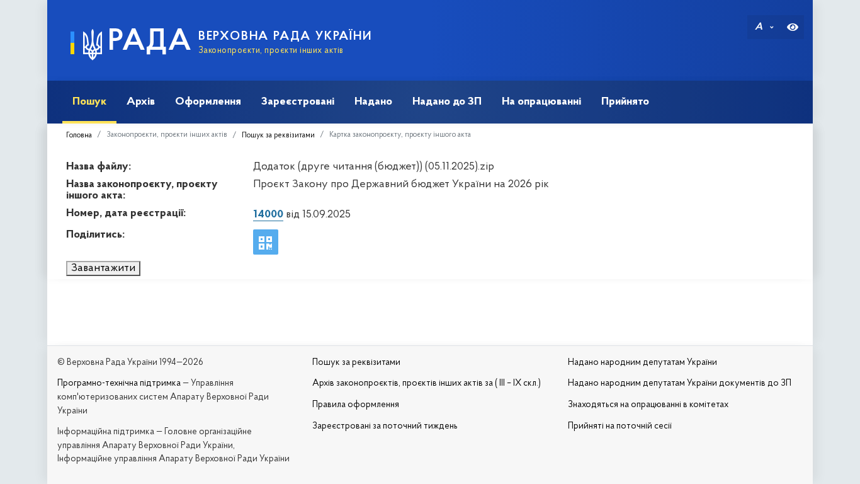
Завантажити (103, 268)
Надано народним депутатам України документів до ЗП (679, 383)
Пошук (89, 102)
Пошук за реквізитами (278, 135)
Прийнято (625, 102)
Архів (141, 102)
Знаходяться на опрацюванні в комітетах (648, 405)
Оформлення (208, 102)
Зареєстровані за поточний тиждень (385, 426)
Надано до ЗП (447, 102)
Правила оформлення (355, 405)
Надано (373, 102)
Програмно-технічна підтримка (119, 383)
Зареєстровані (297, 102)
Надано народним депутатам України (642, 362)
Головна (79, 135)
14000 (268, 215)
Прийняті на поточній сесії (620, 426)
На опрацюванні (541, 102)
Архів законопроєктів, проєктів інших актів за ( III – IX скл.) (426, 383)
